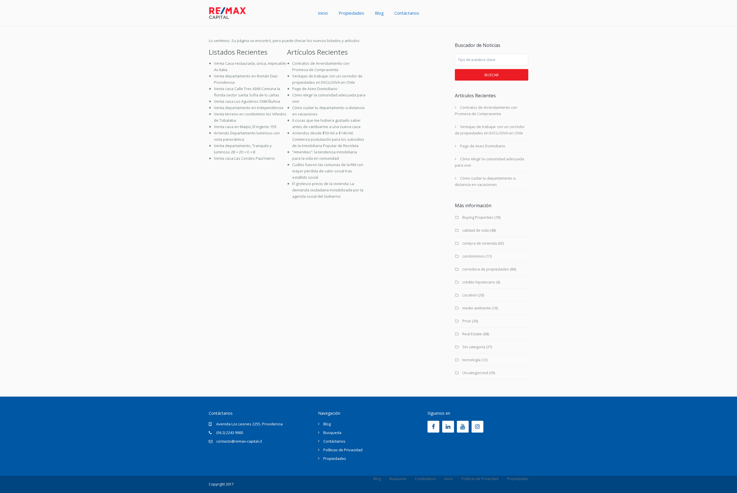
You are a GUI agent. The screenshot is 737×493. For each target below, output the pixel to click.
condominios (473, 256)
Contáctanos (406, 13)
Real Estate (472, 333)
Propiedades (351, 13)
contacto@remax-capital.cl (239, 441)
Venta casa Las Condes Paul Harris (244, 158)
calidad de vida (475, 230)
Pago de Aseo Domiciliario (314, 88)
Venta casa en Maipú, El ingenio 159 (245, 126)
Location (469, 295)
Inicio (323, 13)
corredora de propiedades (485, 269)
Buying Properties (477, 217)
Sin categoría (473, 346)
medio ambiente (476, 308)
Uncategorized (475, 372)
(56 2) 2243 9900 (229, 432)
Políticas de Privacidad (342, 449)
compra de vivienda (479, 243)
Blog (379, 13)
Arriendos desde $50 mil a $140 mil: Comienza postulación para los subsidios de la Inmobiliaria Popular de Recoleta (328, 139)
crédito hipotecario (478, 282)
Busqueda (332, 432)
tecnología (471, 359)
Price (466, 320)
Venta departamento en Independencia (248, 107)
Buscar (492, 74)
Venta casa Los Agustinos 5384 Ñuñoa (247, 101)
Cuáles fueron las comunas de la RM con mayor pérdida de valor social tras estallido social (327, 171)
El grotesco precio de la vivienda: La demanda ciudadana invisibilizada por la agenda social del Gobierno (327, 190)
